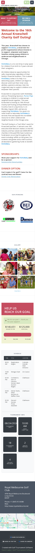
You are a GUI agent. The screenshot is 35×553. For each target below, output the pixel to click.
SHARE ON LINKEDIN (26, 541)
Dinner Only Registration (10, 176)
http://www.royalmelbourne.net (16, 506)
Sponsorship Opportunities (11, 162)
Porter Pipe (28, 96)
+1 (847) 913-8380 (17, 502)
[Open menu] (32, 2)
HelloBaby (5, 64)
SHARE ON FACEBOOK (18, 537)
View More (17, 291)
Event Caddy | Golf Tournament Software (17, 550)
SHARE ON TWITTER (10, 541)
